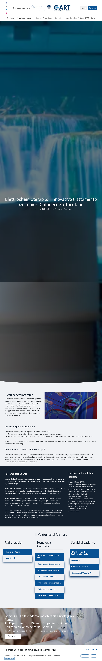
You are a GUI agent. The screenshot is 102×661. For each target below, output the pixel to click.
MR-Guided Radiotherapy (48, 570)
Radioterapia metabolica (47, 595)
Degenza (76, 560)
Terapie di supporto (80, 566)
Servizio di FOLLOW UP (82, 573)
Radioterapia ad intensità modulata (48, 556)
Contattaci (13, 636)
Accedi (83, 8)
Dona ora (92, 8)
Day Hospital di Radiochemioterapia (79, 553)
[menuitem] (11, 18)
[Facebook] (6, 3)
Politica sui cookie (9, 658)
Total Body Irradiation (46, 576)
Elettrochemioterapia (46, 589)
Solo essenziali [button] (85, 656)
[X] (6, 6)
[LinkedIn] (6, 9)
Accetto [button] (94, 656)
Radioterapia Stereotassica (48, 564)
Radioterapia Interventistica (49, 583)
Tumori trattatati (12, 552)
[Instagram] (6, 12)
